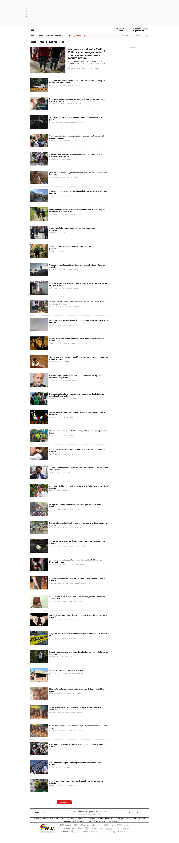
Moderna (75, 831)
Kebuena (126, 828)
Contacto (36, 819)
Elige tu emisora (139, 31)
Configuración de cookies (85, 821)
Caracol (127, 825)
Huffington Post (68, 828)
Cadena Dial (101, 828)
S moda (102, 831)
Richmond (64, 831)
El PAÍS (65, 825)
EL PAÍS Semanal (108, 828)
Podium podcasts (84, 831)
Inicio (33, 36)
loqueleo (111, 831)
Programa (122, 31)
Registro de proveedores (105, 819)
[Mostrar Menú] (32, 30)
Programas (68, 36)
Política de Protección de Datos (136, 819)
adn (119, 825)
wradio (85, 828)
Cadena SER (105, 825)
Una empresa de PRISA (47, 827)
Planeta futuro (117, 828)
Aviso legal (119, 819)
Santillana (84, 825)
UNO (79, 828)
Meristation (121, 831)
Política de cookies (68, 821)
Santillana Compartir (95, 825)
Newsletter (142, 36)
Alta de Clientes (90, 819)
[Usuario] (146, 36)
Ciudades (58, 36)
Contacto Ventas (47, 819)
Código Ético (113, 821)
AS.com (112, 825)
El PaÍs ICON (93, 831)
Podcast (49, 36)
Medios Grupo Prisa (47, 832)
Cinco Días (93, 828)
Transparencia (101, 821)
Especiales (79, 36)
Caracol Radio (89, 30)
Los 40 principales (74, 825)
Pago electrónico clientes (74, 819)
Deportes (41, 36)
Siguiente (63, 802)
